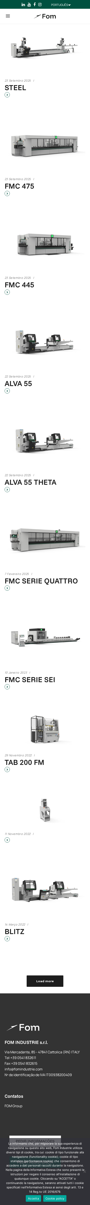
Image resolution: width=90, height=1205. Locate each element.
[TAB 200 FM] (45, 729)
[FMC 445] (45, 244)
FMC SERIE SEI (30, 679)
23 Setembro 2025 (18, 81)
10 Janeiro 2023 (16, 673)
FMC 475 (19, 186)
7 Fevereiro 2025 (17, 574)
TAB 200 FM (24, 762)
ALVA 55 (18, 383)
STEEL (15, 87)
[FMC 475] (45, 146)
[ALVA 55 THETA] (45, 442)
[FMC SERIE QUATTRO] (45, 540)
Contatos (14, 1096)
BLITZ (14, 931)
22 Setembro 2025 (18, 376)
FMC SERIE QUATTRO (41, 580)
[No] (84, 1171)
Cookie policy (54, 1198)
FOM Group (13, 1105)
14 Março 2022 (15, 924)
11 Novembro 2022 (18, 834)
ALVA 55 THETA (30, 482)
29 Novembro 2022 (18, 755)
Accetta (33, 1198)
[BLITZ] (45, 891)
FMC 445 (19, 284)
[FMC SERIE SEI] (45, 639)
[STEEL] (45, 47)
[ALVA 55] (45, 343)
